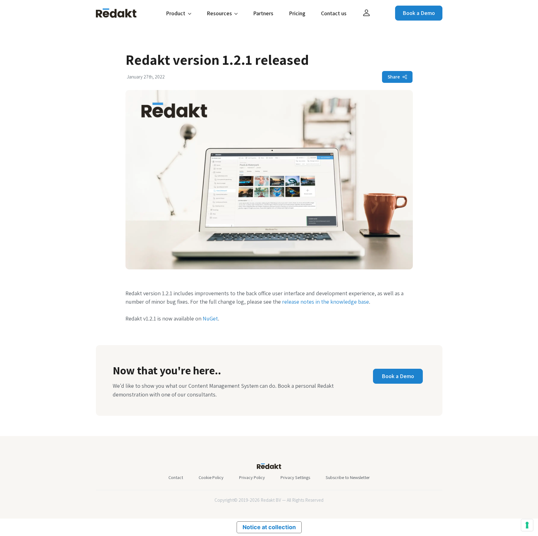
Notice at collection (269, 527)
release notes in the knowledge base (325, 301)
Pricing (297, 13)
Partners (263, 13)
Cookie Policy (211, 477)
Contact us (334, 13)
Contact (175, 477)
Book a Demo (419, 13)
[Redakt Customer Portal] (366, 13)
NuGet (210, 318)
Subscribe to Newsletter (348, 477)
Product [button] (176, 13)
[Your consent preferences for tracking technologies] (527, 525)
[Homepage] (116, 12)
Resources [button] (220, 13)
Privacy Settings (295, 477)
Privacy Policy (252, 477)
